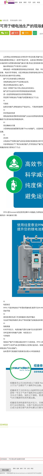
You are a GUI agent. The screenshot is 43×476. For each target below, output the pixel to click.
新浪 (16, 33)
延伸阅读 (4, 425)
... (35, 33)
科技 (38, 2)
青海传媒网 (13, 20)
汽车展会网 (13, 459)
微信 (6, 33)
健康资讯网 (21, 459)
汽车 (29, 2)
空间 (26, 33)
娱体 (20, 2)
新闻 (16, 2)
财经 (25, 2)
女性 (34, 2)
